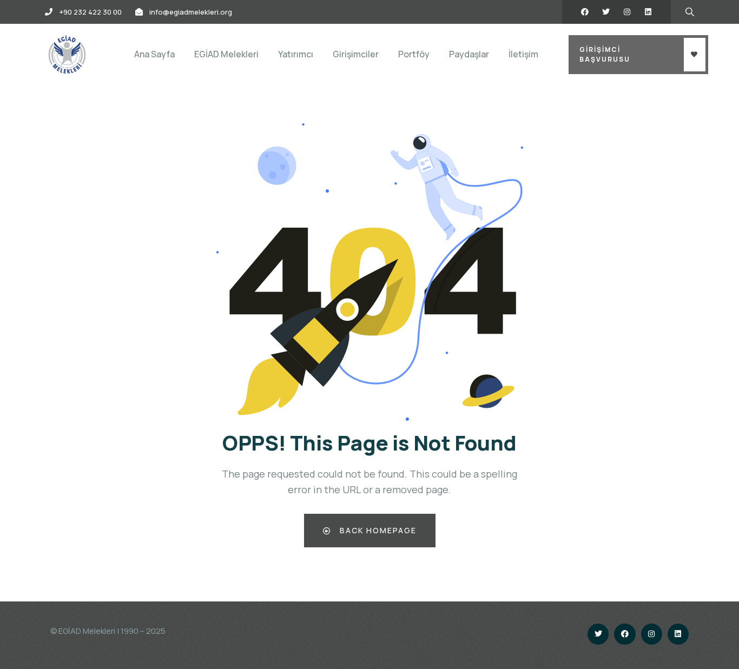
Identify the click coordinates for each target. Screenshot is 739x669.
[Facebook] (585, 12)
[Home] (67, 54)
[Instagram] (627, 12)
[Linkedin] (648, 12)
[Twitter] (606, 12)
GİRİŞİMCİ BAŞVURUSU (604, 54)
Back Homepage (377, 530)
